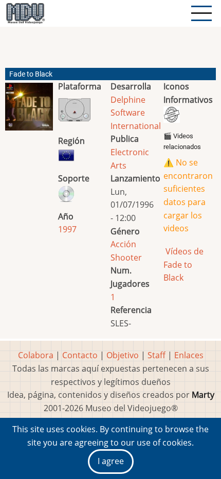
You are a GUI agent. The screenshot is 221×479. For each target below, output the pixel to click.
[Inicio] (25, 13)
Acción (123, 244)
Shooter (126, 257)
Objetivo (122, 355)
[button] (29, 111)
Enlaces (189, 355)
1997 (67, 229)
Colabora (35, 355)
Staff (156, 355)
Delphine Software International (135, 113)
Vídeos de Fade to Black (183, 264)
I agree (111, 461)
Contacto (80, 355)
